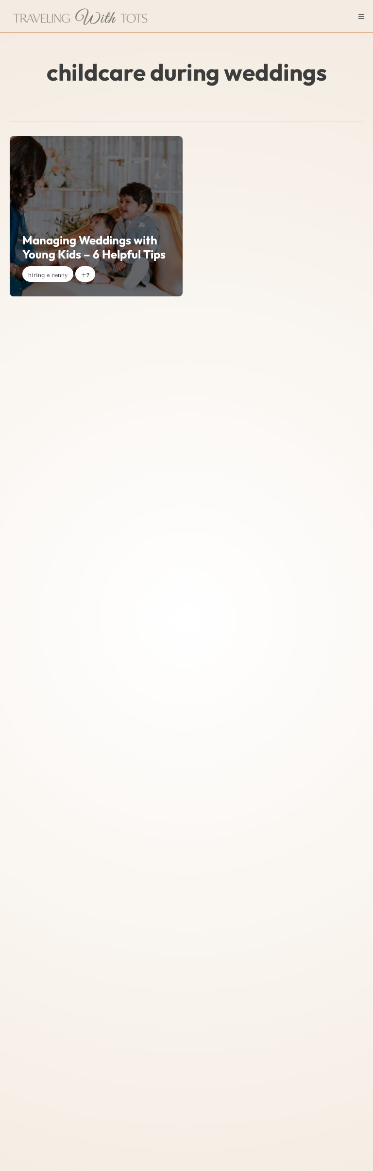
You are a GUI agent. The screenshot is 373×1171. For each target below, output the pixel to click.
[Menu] (361, 16)
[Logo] (82, 16)
